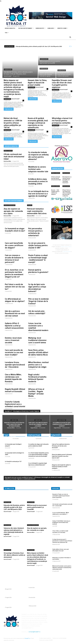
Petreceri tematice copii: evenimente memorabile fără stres (37, 211)
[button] (70, 37)
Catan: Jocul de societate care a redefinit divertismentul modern (38, 327)
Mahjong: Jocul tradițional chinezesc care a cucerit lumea (37, 340)
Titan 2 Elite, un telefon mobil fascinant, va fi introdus (60, 531)
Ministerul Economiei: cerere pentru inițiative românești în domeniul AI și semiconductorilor (61, 567)
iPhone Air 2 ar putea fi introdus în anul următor (61, 558)
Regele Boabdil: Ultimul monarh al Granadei (15, 390)
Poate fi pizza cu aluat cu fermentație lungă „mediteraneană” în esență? (38, 258)
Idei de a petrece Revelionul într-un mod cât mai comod (15, 313)
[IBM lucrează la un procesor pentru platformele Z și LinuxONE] (56, 57)
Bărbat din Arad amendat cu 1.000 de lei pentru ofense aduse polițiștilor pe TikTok (13, 122)
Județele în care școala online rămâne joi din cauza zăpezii (38, 603)
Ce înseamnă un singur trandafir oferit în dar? (15, 230)
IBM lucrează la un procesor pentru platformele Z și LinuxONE (37, 507)
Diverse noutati (8, 69)
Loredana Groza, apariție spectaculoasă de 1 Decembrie (15, 364)
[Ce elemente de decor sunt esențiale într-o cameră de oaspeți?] (62, 424)
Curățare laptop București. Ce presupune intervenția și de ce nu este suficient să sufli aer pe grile (14, 434)
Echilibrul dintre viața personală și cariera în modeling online (38, 181)
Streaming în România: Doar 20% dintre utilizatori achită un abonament (14, 555)
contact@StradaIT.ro (34, 631)
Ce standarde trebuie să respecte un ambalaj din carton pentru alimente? (38, 155)
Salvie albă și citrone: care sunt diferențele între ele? (60, 550)
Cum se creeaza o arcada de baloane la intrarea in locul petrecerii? (14, 258)
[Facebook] (71, 3)
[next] (71, 46)
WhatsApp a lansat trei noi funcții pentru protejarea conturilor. (62, 120)
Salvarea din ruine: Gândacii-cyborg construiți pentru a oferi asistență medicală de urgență (14, 531)
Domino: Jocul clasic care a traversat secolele (13, 340)
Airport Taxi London (66, 246)
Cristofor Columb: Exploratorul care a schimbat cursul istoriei (15, 404)
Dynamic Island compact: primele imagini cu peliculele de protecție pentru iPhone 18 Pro (37, 594)
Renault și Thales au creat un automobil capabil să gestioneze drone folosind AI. (61, 495)
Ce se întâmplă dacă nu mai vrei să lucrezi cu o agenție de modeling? (38, 193)
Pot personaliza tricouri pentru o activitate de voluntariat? (35, 232)
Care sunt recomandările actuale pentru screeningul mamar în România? (37, 435)
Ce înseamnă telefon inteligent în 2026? (14, 454)
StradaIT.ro (27, 638)
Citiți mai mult (8, 109)
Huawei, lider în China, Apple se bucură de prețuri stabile (37, 82)
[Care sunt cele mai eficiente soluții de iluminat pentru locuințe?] (38, 424)
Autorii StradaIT (16, 99)
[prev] (69, 46)
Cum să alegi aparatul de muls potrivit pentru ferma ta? (60, 435)
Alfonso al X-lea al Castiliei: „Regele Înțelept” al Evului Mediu (36, 392)
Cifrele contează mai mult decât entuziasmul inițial (14, 156)
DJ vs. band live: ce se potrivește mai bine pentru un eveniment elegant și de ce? (14, 273)
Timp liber (30, 205)
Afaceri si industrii (8, 150)
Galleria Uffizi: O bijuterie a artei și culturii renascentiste (14, 326)
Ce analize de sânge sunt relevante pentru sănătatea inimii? (38, 445)
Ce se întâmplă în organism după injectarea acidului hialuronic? (37, 464)
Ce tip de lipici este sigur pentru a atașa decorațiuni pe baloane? (37, 288)
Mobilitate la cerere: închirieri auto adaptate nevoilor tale (38, 169)
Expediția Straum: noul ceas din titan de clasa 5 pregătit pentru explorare (62, 83)
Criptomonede (66, 251)
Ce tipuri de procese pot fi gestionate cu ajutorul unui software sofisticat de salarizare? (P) (62, 540)
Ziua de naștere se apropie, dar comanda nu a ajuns (13, 211)
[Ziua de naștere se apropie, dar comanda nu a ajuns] (38, 520)
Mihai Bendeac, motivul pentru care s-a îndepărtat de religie (38, 364)
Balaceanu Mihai (7, 161)
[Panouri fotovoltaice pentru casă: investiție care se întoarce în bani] (14, 424)
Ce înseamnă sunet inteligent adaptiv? (13, 445)
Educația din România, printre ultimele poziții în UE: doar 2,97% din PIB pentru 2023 (39, 46)
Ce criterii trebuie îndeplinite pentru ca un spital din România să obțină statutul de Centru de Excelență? (38, 454)
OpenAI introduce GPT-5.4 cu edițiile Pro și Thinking (38, 585)
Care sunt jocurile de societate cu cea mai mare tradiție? (14, 352)
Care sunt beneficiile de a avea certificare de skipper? (14, 245)
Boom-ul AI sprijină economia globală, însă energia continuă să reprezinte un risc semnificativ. (38, 122)
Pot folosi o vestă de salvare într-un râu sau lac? (15, 287)
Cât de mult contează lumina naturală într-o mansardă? (62, 505)
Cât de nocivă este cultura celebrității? (36, 312)
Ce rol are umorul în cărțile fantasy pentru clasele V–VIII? (38, 245)
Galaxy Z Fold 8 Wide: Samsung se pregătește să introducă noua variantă (61, 522)
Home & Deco (14, 420)
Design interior (61, 420)
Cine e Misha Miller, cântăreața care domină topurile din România (13, 378)
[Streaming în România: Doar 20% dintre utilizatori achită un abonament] (65, 72)
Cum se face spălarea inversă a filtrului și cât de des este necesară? (61, 446)
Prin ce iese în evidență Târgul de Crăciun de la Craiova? (38, 301)
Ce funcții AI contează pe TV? (13, 461)
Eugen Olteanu (30, 438)
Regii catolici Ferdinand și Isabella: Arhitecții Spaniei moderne (37, 378)
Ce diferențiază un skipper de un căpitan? (15, 300)
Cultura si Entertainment (9, 205)
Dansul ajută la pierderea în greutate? (38, 271)
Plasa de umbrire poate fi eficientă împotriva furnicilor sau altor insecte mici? (62, 456)
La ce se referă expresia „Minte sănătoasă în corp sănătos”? (60, 513)
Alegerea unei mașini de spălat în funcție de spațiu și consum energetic (61, 466)
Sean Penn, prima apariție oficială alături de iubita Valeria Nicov (38, 352)
